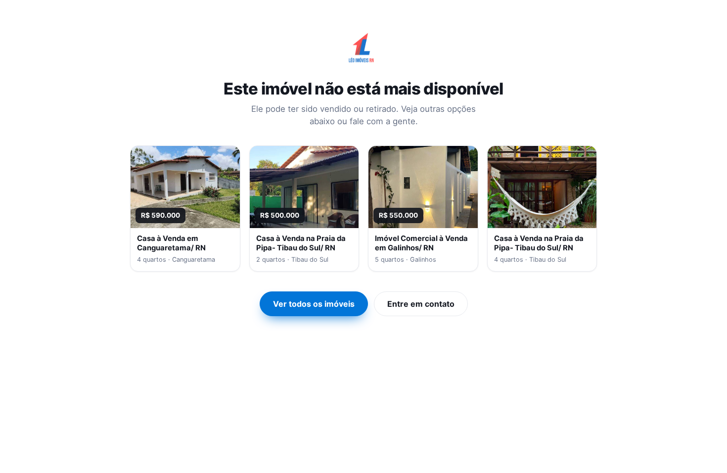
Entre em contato (420, 304)
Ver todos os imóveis (314, 304)
